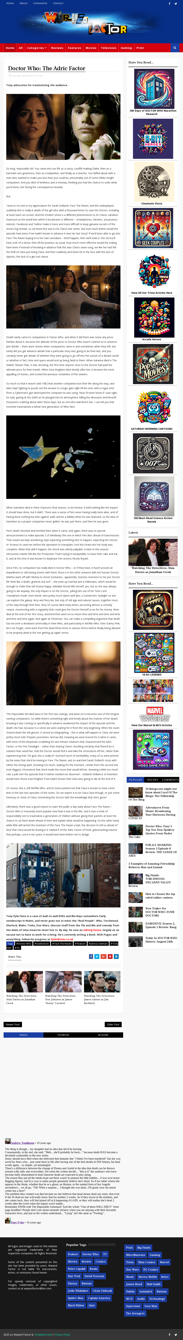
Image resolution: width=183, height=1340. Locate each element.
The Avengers (135, 1313)
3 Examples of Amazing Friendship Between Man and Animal (151, 865)
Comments (40, 3)
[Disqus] (63, 1085)
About (24, 3)
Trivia (129, 1262)
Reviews (57, 48)
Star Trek (74, 1276)
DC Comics (150, 1269)
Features (74, 48)
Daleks (130, 1291)
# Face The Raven (61, 943)
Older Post (113, 1024)
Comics (101, 1261)
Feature (73, 1254)
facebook (63, 1034)
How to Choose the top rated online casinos (160, 895)
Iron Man (151, 1306)
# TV (17, 947)
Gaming (126, 48)
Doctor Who (53, 56)
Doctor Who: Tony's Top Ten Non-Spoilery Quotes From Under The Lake (151, 832)
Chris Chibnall (102, 1291)
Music (130, 1277)
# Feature (80, 943)
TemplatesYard (43, 1334)
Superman (133, 1306)
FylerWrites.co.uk (62, 939)
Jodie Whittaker (78, 1291)
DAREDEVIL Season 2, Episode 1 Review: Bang (161, 925)
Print (140, 48)
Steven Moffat (148, 1277)
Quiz (92, 1305)
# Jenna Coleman (98, 943)
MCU (129, 1299)
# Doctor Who (23, 943)
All (21, 48)
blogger (103, 1034)
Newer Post (13, 1024)
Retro (165, 1277)
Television (108, 48)
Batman (87, 1283)
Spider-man (75, 1298)
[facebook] (169, 3)
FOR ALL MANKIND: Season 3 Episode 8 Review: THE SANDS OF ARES (152, 850)
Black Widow (76, 1305)
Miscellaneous (16, 56)
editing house (92, 930)
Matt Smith (154, 1284)
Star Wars (132, 1269)
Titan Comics (146, 1262)
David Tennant (94, 1276)
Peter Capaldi (76, 1269)
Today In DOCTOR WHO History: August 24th (161, 939)
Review (86, 1261)
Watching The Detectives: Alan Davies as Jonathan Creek (21, 999)
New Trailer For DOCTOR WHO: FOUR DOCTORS (159, 912)
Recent (153, 779)
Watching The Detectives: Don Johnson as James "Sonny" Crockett (60, 999)
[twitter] (176, 3)
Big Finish (143, 1247)
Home (10, 3)
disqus (23, 1034)
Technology (157, 1299)
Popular (135, 779)
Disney (72, 1283)
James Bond (134, 1284)
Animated (145, 1291)
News (35, 56)
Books (94, 1269)
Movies (91, 48)
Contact (58, 3)
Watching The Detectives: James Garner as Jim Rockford (99, 999)
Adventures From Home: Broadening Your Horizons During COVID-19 (151, 813)
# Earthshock (42, 943)
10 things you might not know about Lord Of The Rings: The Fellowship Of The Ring (152, 794)
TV (105, 1254)
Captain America (99, 1298)
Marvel (164, 1262)
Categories (35, 48)
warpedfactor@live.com (37, 1288)
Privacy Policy (62, 1334)
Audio (141, 1299)
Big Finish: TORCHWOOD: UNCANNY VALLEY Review (149, 881)
